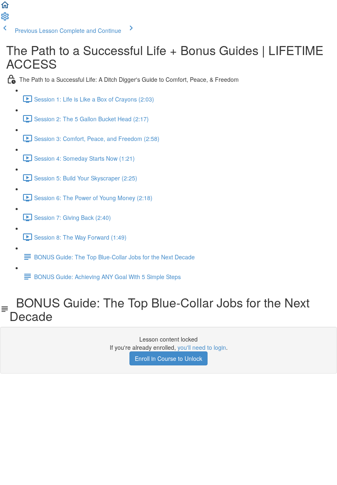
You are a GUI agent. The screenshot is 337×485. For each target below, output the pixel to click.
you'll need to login (202, 347)
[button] (5, 7)
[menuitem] (5, 19)
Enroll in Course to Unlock (168, 358)
